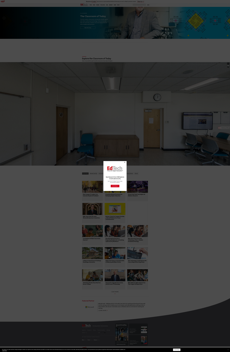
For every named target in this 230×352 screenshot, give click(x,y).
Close (125, 162)
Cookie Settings (176, 349)
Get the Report (115, 186)
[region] (115, 350)
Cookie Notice (4, 350)
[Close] (228, 349)
